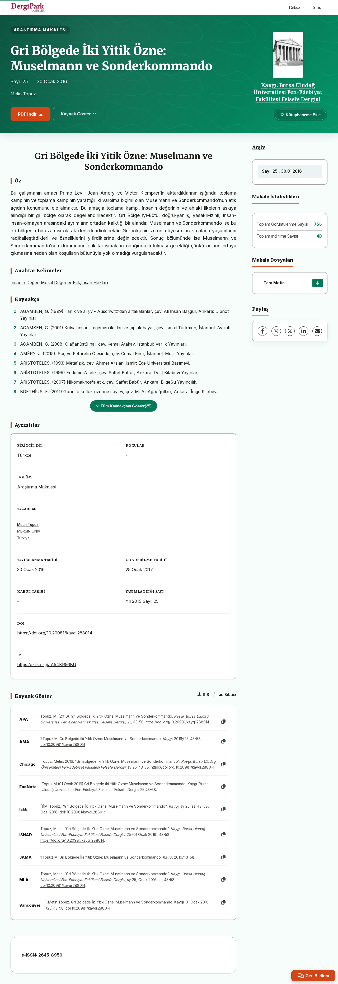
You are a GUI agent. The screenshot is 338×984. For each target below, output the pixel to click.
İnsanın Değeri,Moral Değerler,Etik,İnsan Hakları (59, 282)
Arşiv (258, 147)
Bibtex (230, 694)
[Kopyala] (223, 722)
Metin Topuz (23, 93)
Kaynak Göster (76, 114)
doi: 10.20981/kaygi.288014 (83, 812)
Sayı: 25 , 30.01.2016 (282, 171)
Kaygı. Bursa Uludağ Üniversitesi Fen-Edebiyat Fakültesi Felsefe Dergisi (287, 92)
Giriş (317, 7)
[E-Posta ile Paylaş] (317, 331)
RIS (206, 694)
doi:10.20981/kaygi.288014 (62, 744)
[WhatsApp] (276, 331)
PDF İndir (27, 114)
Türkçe (294, 7)
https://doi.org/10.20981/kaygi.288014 (54, 632)
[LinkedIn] (303, 331)
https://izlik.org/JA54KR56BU (46, 664)
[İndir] (317, 283)
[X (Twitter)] (290, 331)
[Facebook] (262, 331)
